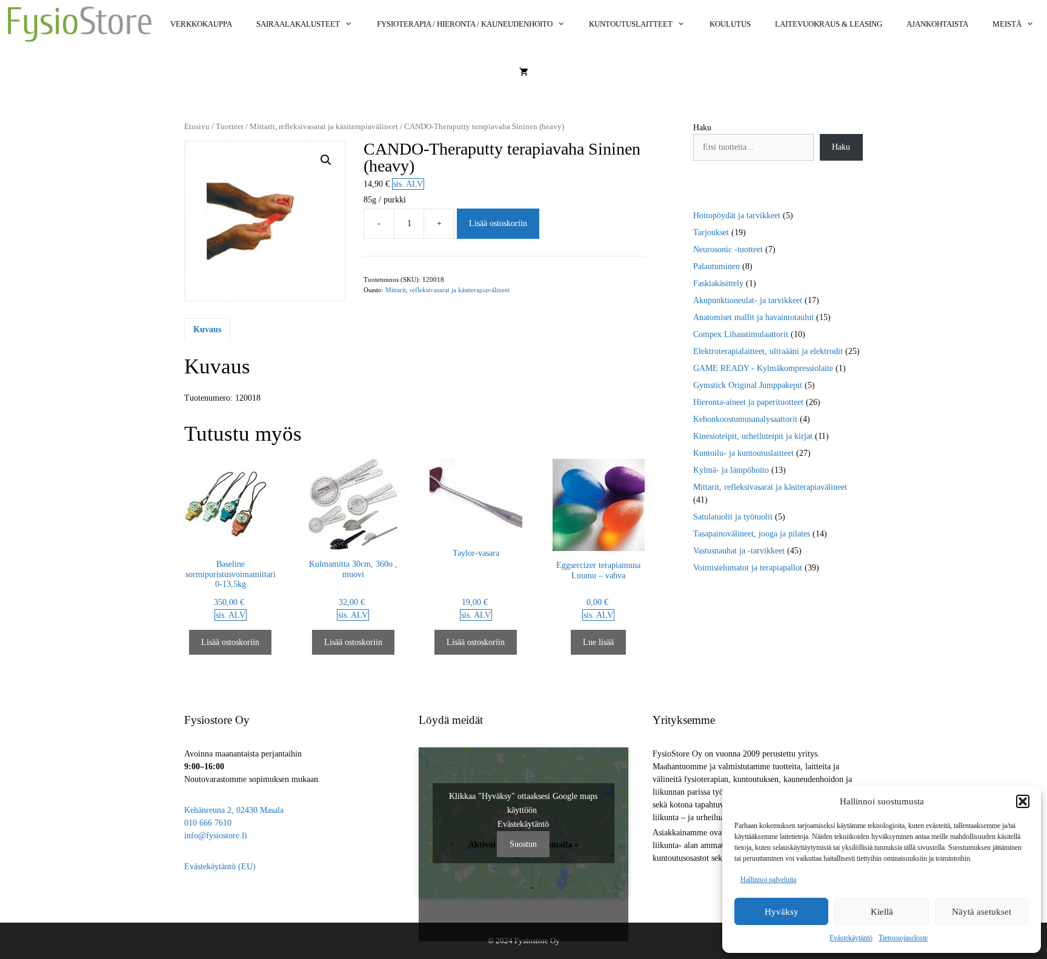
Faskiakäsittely (718, 283)
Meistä (1007, 23)
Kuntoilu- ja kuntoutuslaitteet (743, 453)
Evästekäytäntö (850, 938)
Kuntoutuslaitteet (631, 23)
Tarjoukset (711, 232)
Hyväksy (782, 912)
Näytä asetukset (981, 912)
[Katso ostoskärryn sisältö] (523, 72)
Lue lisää (598, 642)
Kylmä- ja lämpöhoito (731, 470)
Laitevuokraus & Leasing (828, 23)
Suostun (523, 844)
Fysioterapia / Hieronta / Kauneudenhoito (465, 23)
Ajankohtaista (937, 23)
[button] (1023, 801)
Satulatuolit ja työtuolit (733, 516)
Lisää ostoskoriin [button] (230, 642)
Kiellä (882, 912)
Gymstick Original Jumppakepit (747, 385)
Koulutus (730, 23)
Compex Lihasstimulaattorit (740, 334)
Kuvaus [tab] (207, 329)
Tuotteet (230, 126)
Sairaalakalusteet (298, 23)
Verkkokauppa (201, 23)
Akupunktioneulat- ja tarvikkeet (747, 300)
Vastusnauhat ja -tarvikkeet (739, 550)
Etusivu (197, 126)
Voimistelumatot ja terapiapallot (747, 567)
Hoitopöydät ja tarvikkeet (736, 215)
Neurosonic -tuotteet (728, 249)
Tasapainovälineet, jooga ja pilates (751, 533)
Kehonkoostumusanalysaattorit (745, 419)
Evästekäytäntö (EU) (220, 866)
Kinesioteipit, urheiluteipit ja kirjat (753, 436)
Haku (702, 127)
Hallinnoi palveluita (768, 879)
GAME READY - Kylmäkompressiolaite (763, 368)
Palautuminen (716, 266)
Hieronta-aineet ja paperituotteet (748, 402)
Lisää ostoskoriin (498, 223)
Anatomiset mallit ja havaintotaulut (753, 317)
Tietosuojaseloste (903, 938)
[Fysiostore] (79, 24)
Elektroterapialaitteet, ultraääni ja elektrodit (768, 351)
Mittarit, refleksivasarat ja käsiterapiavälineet (324, 126)
